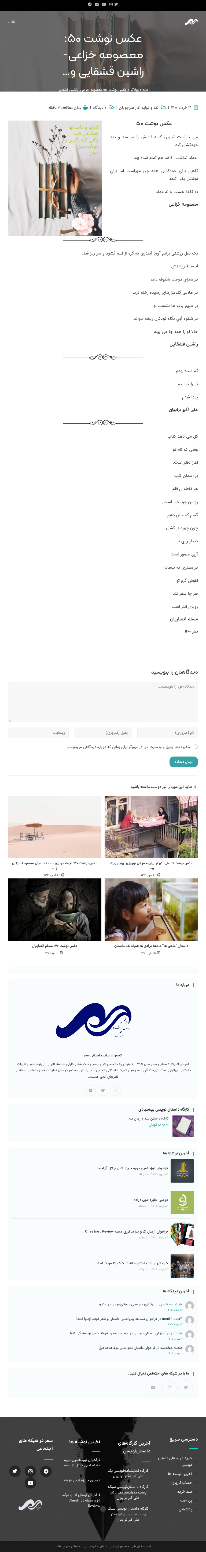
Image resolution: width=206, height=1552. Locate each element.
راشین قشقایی (184, 344)
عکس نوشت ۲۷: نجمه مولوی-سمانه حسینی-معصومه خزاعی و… (54, 866)
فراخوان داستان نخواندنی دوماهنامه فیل (127, 1348)
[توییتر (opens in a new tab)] (117, 4)
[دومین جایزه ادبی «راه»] (182, 1202)
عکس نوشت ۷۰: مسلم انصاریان (55, 946)
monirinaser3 (172, 1319)
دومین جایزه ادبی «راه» (151, 1200)
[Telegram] (90, 1090)
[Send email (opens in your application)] (96, 4)
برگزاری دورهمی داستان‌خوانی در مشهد (126, 1304)
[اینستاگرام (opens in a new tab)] (111, 4)
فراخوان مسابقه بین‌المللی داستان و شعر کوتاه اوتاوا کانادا (116, 1319)
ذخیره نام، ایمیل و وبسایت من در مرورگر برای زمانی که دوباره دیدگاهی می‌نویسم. (128, 747)
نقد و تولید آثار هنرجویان (139, 108)
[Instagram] (115, 1090)
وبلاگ (134, 90)
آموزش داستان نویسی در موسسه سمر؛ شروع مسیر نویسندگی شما (117, 1333)
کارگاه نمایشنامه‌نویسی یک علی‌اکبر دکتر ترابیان (128, 1473)
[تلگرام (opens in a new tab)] (89, 4)
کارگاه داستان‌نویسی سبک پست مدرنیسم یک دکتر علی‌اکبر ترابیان (128, 1492)
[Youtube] (153, 1387)
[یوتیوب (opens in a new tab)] (104, 4)
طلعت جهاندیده (171, 1348)
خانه (146, 90)
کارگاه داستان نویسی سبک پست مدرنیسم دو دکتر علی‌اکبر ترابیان (128, 1514)
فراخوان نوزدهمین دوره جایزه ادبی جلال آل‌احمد (132, 1168)
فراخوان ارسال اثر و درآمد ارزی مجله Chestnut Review (126, 1231)
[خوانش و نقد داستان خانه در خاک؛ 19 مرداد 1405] (182, 1266)
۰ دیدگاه (99, 108)
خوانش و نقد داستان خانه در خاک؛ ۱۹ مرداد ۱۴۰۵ (132, 1263)
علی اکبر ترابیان (183, 410)
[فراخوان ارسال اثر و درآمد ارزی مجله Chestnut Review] (182, 1234)
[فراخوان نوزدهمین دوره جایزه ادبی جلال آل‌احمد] (182, 1171)
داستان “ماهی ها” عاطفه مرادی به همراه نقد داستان (151, 946)
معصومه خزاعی (183, 204)
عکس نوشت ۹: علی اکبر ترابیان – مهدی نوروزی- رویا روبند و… (151, 866)
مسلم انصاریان (184, 619)
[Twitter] (15, 1471)
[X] (103, 1090)
